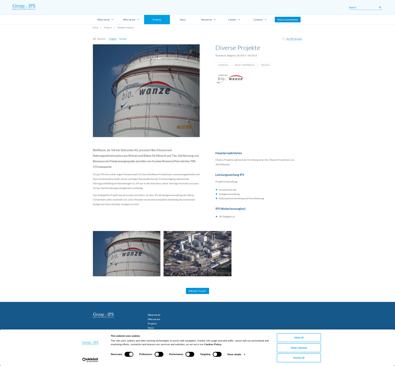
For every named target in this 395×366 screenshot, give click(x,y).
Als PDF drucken (294, 38)
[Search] (380, 7)
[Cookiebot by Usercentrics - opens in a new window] (90, 360)
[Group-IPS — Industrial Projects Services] (20, 7)
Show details (234, 354)
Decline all (298, 357)
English (112, 38)
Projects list (197, 290)
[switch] (159, 354)
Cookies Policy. (213, 344)
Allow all (299, 337)
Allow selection (299, 347)
